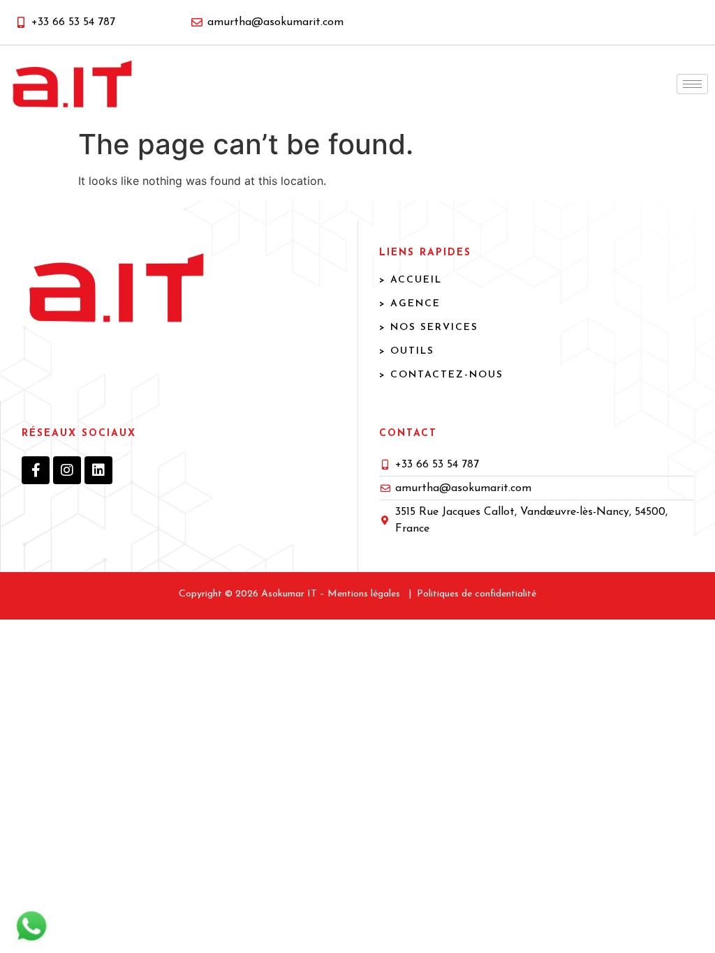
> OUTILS (406, 351)
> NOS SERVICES (428, 327)
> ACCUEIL (410, 280)
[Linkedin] (98, 470)
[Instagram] (67, 470)
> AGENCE (410, 304)
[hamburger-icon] (692, 84)
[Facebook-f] (36, 470)
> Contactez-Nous (441, 375)
